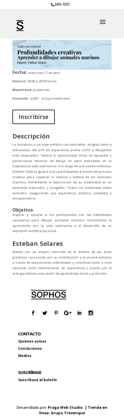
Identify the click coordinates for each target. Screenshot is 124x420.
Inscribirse (33, 117)
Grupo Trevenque (68, 412)
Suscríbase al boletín (37, 379)
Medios (24, 355)
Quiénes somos (32, 341)
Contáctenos (30, 348)
